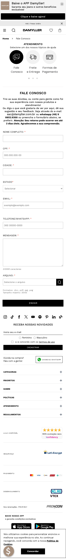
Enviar (33, 303)
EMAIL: (7, 199)
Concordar (33, 551)
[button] (29, 78)
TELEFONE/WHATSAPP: (17, 219)
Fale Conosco (23, 38)
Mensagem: (11, 235)
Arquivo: (14, 278)
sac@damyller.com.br (21, 114)
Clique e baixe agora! (33, 16)
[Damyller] (32, 30)
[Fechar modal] (62, 4)
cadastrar (33, 347)
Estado (8, 182)
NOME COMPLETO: (14, 132)
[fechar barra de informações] (61, 23)
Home (6, 38)
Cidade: (8, 165)
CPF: (6, 148)
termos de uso (47, 342)
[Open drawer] (5, 30)
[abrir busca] (13, 30)
